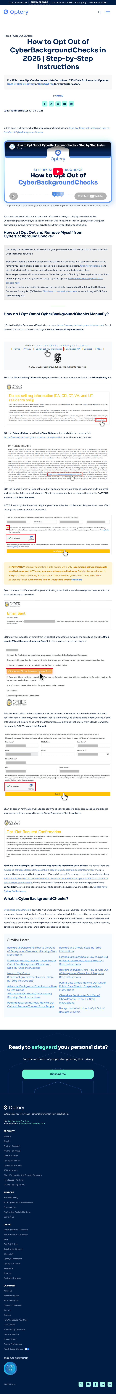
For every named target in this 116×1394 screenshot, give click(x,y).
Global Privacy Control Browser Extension (23, 1175)
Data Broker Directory (21, 84)
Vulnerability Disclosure (14, 1329)
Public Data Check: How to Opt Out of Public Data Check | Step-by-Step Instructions (82, 986)
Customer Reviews (12, 1278)
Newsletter (8, 1268)
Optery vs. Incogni (12, 1263)
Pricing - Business (12, 1151)
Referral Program (11, 1300)
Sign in (7, 1141)
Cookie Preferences (13, 1344)
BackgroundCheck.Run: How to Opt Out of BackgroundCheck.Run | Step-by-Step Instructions (83, 973)
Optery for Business (13, 1165)
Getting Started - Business (16, 1234)
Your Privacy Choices (14, 1349)
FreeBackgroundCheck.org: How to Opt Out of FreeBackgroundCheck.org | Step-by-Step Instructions (31, 964)
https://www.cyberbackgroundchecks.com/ (80, 325)
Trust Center (9, 1325)
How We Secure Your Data (15, 1320)
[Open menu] (107, 12)
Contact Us (9, 1217)
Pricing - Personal (12, 1146)
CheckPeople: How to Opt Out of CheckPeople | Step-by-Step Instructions (79, 999)
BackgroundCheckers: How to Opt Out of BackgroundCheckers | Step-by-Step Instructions (31, 951)
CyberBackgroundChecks (17, 910)
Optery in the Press (12, 1305)
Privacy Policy (10, 1339)
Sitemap (7, 1273)
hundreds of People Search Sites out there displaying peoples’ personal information (49, 870)
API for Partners (11, 1170)
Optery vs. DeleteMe (13, 1259)
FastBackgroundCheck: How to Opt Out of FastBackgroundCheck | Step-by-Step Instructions (83, 960)
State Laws (8, 1254)
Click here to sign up (91, 265)
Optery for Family (12, 1160)
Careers (7, 1315)
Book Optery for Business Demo (18, 1202)
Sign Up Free (46, 84)
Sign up (7, 1136)
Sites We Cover (11, 1156)
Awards (7, 1310)
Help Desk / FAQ (11, 1197)
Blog (6, 1239)
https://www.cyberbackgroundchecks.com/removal (32, 437)
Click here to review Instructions (60, 291)
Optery (59, 96)
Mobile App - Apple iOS (14, 1185)
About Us (8, 1291)
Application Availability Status (17, 1212)
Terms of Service (11, 1334)
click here (76, 579)
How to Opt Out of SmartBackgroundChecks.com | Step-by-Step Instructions (30, 977)
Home (7, 35)
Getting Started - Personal (16, 1229)
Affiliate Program (11, 1295)
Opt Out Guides (23, 35)
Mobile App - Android (13, 1180)
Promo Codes (10, 1207)
